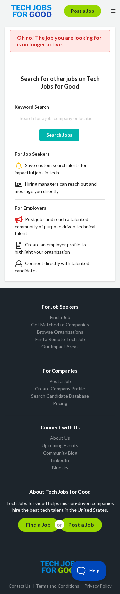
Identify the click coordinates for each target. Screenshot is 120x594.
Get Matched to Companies (60, 324)
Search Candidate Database (60, 396)
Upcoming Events (60, 445)
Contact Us (19, 586)
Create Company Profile (60, 388)
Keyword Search (32, 107)
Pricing (60, 403)
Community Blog (60, 453)
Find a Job (60, 317)
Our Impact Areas (60, 346)
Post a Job (82, 11)
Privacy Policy (98, 586)
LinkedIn (60, 460)
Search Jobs (59, 135)
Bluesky (60, 467)
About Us (60, 438)
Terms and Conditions (57, 586)
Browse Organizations (60, 332)
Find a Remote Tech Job (60, 339)
